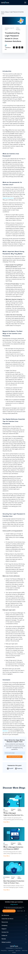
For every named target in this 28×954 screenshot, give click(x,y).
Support (4, 929)
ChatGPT (11, 768)
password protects (8, 198)
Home (2, 12)
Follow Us (4, 935)
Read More (7, 822)
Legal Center (17, 950)
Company (4, 925)
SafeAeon (5, 731)
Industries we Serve (7, 918)
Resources (5, 922)
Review (4, 939)
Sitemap (14, 952)
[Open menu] (25, 2)
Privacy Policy (4, 950)
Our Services (5, 915)
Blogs (7, 12)
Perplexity (19, 768)
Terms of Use (24, 950)
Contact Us (5, 932)
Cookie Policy (11, 950)
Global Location (6, 942)
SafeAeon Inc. (6, 811)
